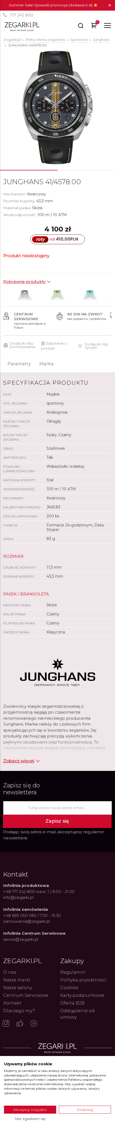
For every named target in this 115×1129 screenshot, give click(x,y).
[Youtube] (34, 1024)
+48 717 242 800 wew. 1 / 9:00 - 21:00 (39, 891)
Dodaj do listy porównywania (22, 345)
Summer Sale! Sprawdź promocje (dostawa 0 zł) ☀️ (53, 5)
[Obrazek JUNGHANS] (57, 107)
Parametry (19, 363)
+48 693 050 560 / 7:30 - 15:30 (32, 915)
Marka (46, 363)
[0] (94, 26)
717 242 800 (21, 15)
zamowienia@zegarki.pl (26, 921)
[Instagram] (6, 1024)
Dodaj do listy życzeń (96, 346)
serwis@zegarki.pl (20, 939)
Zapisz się (57, 821)
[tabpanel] (57, 107)
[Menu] (107, 25)
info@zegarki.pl (18, 897)
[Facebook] (20, 1024)
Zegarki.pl (12, 39)
